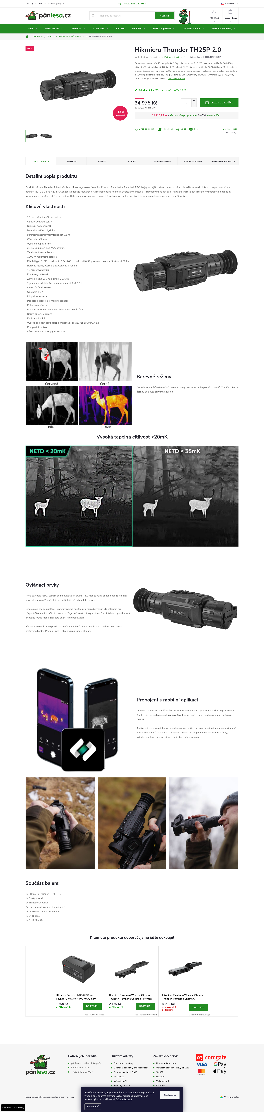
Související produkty (221, 161)
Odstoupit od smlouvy (13, 1107)
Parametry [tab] (71, 161)
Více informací (124, 1099)
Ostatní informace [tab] (192, 161)
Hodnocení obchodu (166, 1063)
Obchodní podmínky (123, 1063)
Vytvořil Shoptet (231, 1097)
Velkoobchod (162, 1081)
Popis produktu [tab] (41, 161)
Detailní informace (176, 78)
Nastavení (93, 1106)
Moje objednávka (122, 1085)
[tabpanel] (78, 981)
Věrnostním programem (183, 115)
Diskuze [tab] (132, 161)
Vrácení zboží (120, 1081)
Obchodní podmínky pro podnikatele (131, 1068)
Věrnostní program (56, 3)
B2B (40, 3)
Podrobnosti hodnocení (174, 57)
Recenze (160, 1076)
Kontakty (29, 3)
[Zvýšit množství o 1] (193, 101)
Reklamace (119, 1076)
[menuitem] (33, 28)
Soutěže (160, 1072)
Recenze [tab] (102, 161)
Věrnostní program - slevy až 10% (172, 1068)
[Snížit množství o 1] (193, 105)
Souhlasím (170, 1095)
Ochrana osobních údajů (125, 1072)
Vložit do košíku (222, 102)
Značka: (230, 129)
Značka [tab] (162, 161)
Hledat (164, 15)
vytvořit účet (213, 115)
